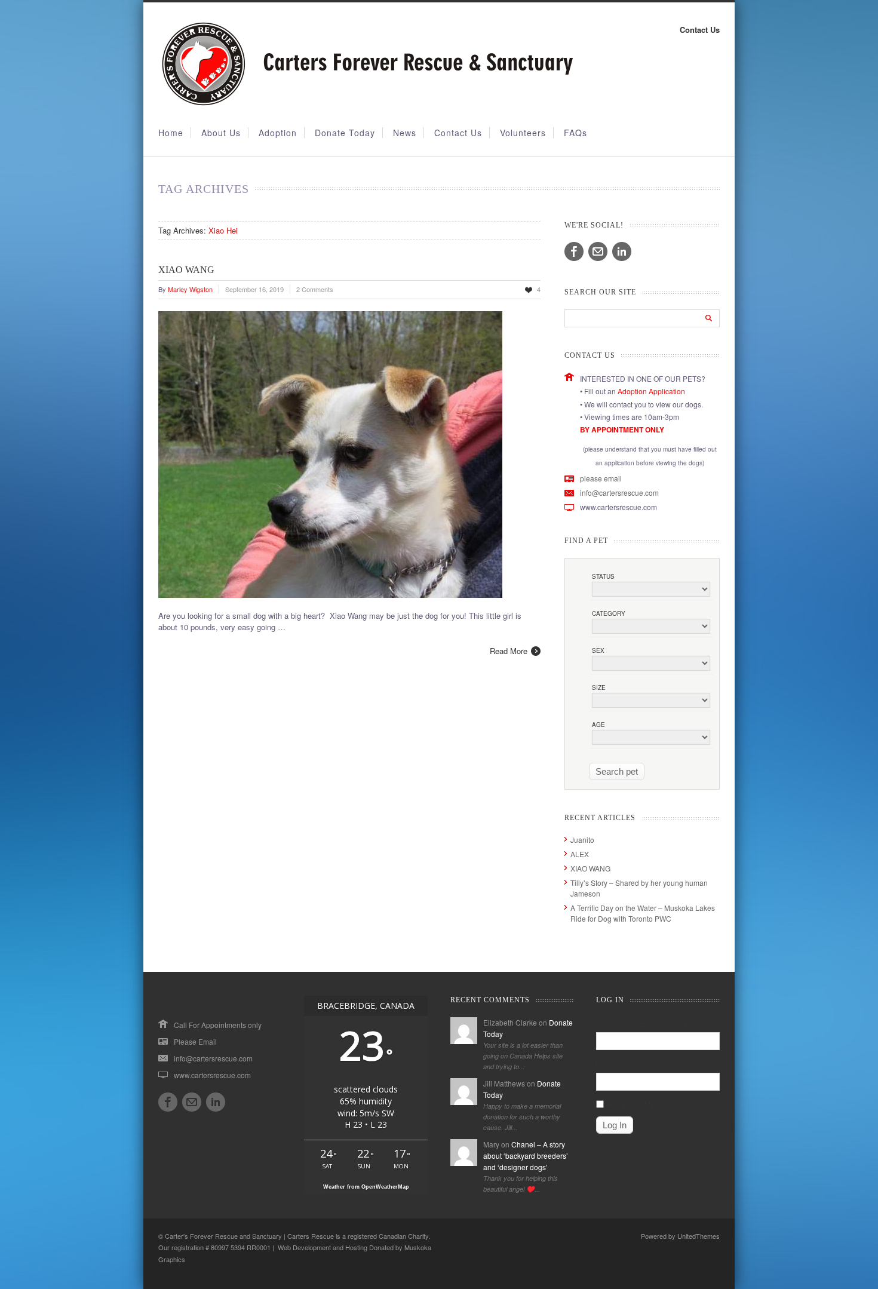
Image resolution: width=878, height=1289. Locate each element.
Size (599, 687)
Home (170, 133)
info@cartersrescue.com (619, 492)
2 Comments (314, 289)
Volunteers (523, 133)
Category (608, 613)
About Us (221, 133)
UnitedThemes (698, 1236)
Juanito (582, 839)
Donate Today (345, 133)
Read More (508, 650)
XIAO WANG (186, 270)
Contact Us (700, 29)
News (404, 133)
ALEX (579, 854)
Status (603, 576)
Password (612, 1063)
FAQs (575, 133)
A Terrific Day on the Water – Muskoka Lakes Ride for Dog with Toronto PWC (642, 913)
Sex (598, 650)
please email (601, 478)
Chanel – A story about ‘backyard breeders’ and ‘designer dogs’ (525, 1155)
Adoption (278, 133)
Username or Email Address (641, 1023)
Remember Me (630, 1103)
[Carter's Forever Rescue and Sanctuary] (365, 103)
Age (598, 724)
